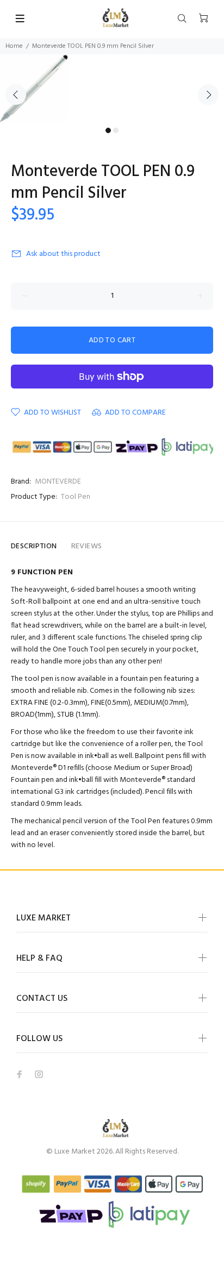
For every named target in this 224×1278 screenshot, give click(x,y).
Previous (15, 94)
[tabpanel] (112, 88)
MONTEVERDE (58, 481)
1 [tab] (108, 130)
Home (14, 46)
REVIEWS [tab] (86, 546)
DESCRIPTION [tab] (34, 546)
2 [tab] (116, 130)
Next (208, 94)
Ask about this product (63, 254)
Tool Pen (75, 497)
